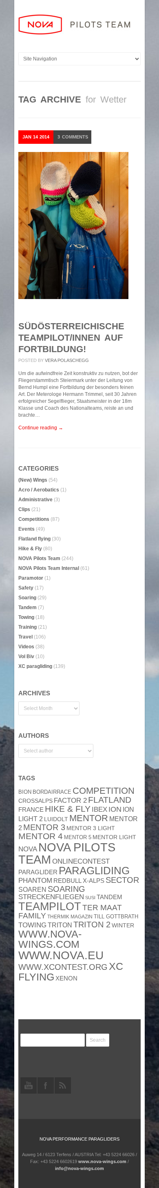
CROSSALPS (35, 801)
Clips (24, 509)
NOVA (27, 849)
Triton (60, 925)
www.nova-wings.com (50, 939)
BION (24, 792)
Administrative (35, 499)
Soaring (27, 598)
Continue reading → (40, 428)
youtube (28, 1085)
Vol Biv (26, 656)
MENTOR (88, 818)
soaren (32, 889)
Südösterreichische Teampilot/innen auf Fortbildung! (71, 337)
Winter (123, 925)
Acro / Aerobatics (38, 490)
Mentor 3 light (90, 828)
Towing (26, 617)
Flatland (109, 800)
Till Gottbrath (116, 916)
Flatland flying (34, 539)
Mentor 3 (44, 827)
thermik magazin (70, 917)
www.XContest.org (63, 966)
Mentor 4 (40, 836)
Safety (25, 588)
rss (63, 1085)
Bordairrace (52, 792)
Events (26, 529)
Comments (72, 136)
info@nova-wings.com (79, 1168)
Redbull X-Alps (78, 880)
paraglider (37, 872)
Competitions (33, 519)
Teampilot (49, 906)
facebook (46, 1085)
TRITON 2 (91, 924)
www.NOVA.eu (61, 955)
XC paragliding (35, 666)
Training (27, 627)
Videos (26, 647)
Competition (104, 791)
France (31, 809)
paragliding (94, 870)
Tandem (27, 607)
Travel (25, 637)
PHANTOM (35, 880)
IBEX (99, 809)
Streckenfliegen (51, 897)
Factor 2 (70, 800)
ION (114, 809)
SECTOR (122, 879)
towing (32, 925)
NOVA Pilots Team (39, 558)
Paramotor (30, 578)
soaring (66, 888)
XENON (66, 978)
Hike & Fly (30, 549)
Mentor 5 (77, 837)
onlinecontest (81, 861)
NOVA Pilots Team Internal (48, 568)
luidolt (56, 819)
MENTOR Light (114, 837)
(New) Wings (32, 480)
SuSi (90, 897)
